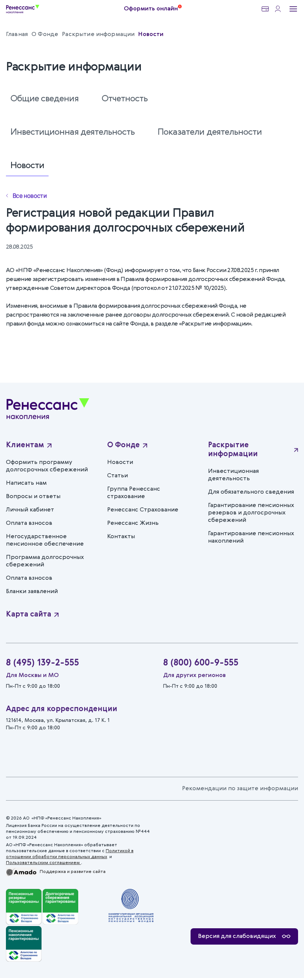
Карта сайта (28, 614)
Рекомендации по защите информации (240, 789)
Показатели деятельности (210, 132)
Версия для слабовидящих (237, 936)
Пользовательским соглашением (43, 863)
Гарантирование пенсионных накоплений (251, 537)
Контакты (121, 537)
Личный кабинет (30, 510)
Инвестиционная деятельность (72, 132)
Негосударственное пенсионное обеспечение (45, 540)
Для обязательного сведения (251, 492)
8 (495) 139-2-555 (42, 663)
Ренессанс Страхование (142, 510)
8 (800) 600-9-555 (200, 663)
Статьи (117, 476)
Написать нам (26, 483)
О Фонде (123, 445)
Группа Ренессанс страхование (133, 493)
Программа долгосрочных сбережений (45, 561)
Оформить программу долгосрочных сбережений (47, 466)
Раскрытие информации (233, 450)
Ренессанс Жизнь (133, 523)
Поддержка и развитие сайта (73, 872)
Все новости (30, 195)
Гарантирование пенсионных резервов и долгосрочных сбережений (251, 513)
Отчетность (125, 99)
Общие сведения (44, 99)
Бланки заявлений (32, 592)
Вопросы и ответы (33, 497)
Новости (27, 165)
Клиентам (25, 445)
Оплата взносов (29, 523)
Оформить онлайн (151, 9)
